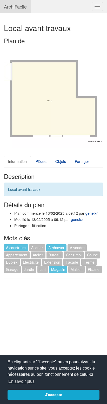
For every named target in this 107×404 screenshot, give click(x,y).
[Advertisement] (47, 320)
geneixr (91, 213)
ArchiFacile (15, 6)
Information (17, 161)
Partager (82, 161)
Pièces (41, 161)
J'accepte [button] (53, 395)
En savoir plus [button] (21, 381)
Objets (60, 161)
